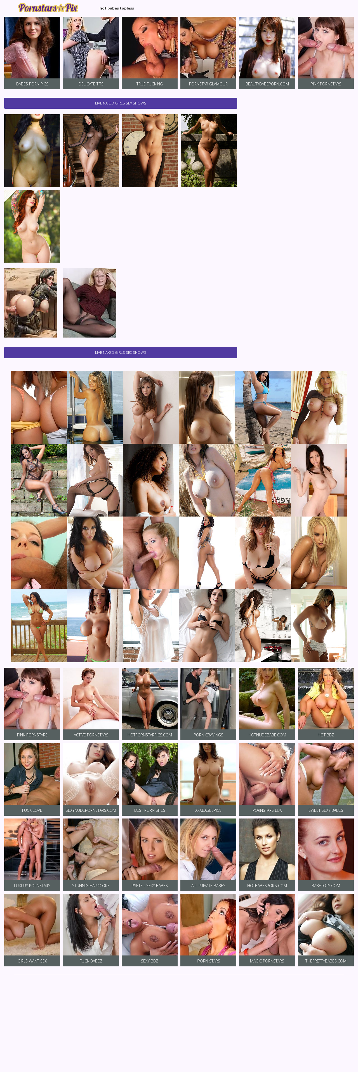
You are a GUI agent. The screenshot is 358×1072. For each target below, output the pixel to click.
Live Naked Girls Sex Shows (120, 103)
